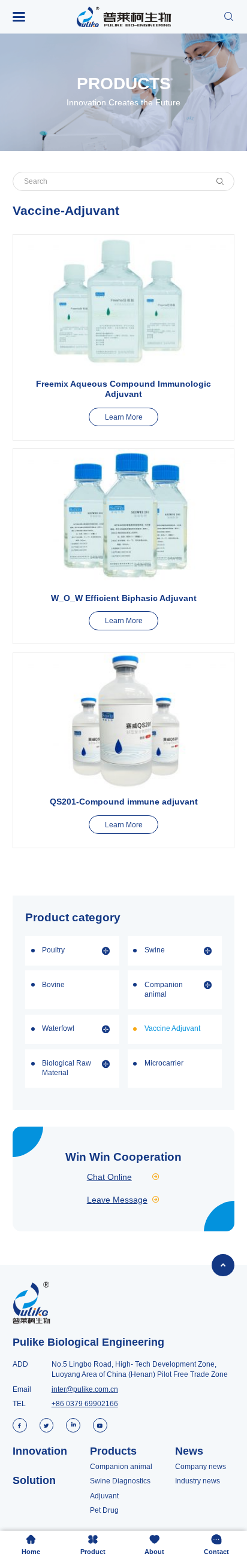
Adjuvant (104, 1496)
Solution (34, 1480)
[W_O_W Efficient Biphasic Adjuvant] (123, 517)
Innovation (40, 1451)
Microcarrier (163, 1063)
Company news (200, 1466)
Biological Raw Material (66, 1068)
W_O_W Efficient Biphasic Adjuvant (124, 598)
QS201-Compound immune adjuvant (124, 801)
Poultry (53, 950)
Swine (154, 950)
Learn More (124, 417)
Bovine (53, 985)
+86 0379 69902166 (85, 1404)
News (189, 1451)
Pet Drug (104, 1510)
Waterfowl (58, 1028)
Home (31, 1544)
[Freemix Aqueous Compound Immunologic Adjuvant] (123, 303)
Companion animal (163, 989)
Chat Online (124, 1177)
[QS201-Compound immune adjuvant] (123, 721)
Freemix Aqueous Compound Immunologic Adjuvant (123, 389)
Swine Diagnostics (120, 1481)
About (154, 1544)
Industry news (197, 1481)
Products (113, 1451)
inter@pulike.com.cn (85, 1389)
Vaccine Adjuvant (172, 1028)
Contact (216, 1544)
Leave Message (124, 1199)
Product (93, 1544)
